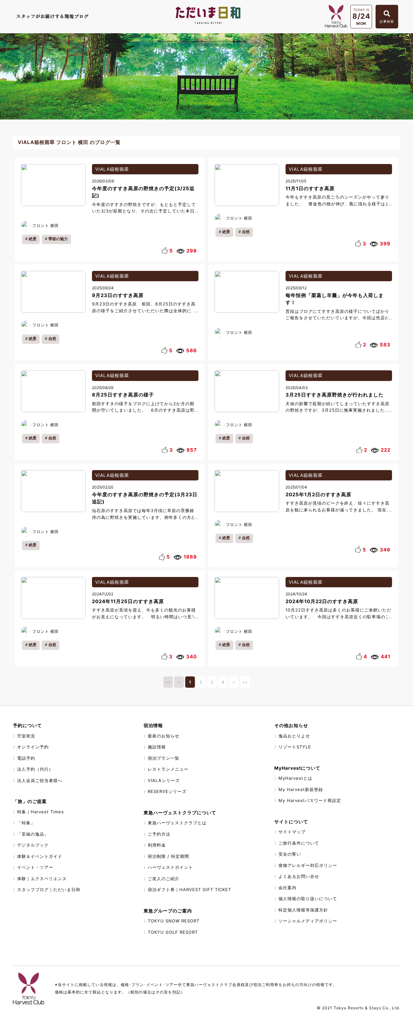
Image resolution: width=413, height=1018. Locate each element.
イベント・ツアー (35, 867)
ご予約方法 (159, 834)
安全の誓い (289, 854)
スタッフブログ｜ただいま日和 (48, 889)
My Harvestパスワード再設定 (309, 800)
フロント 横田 (45, 225)
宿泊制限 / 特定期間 (168, 856)
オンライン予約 (33, 746)
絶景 (32, 238)
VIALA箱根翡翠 (112, 169)
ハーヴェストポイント (170, 867)
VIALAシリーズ (164, 780)
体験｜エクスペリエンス (42, 878)
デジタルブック (33, 845)
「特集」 (26, 822)
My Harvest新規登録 (300, 789)
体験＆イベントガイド (39, 856)
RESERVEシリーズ (167, 791)
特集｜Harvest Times (40, 811)
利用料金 (157, 845)
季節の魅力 (58, 238)
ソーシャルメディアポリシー (307, 920)
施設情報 (157, 746)
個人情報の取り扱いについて (307, 898)
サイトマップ (292, 831)
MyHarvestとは (295, 778)
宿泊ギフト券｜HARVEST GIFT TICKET (189, 889)
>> (245, 682)
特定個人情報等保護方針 (303, 909)
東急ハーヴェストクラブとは (177, 822)
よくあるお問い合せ (298, 876)
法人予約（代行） (35, 769)
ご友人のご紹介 (163, 878)
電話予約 (26, 758)
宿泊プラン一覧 (163, 758)
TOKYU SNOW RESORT (173, 920)
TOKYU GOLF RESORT (173, 932)
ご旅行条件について (298, 843)
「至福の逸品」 (33, 834)
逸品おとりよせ (294, 735)
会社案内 (287, 887)
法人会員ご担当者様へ (39, 780)
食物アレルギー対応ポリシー (307, 865)
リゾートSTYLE (294, 746)
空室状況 (26, 735)
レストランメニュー (168, 769)
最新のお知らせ (163, 735)
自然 (246, 231)
